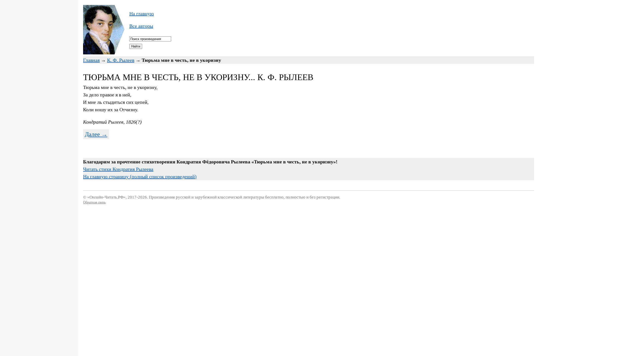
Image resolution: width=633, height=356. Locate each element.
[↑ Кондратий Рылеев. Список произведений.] (103, 52)
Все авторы (141, 26)
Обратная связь (94, 202)
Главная (91, 60)
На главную (141, 13)
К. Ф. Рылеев (120, 60)
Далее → (96, 134)
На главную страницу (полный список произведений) (140, 176)
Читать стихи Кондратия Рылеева (118, 169)
